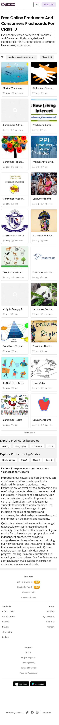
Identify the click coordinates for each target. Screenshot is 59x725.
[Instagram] (37, 712)
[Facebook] (32, 712)
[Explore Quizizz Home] (8, 4)
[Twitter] (27, 712)
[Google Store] (38, 683)
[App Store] (21, 683)
